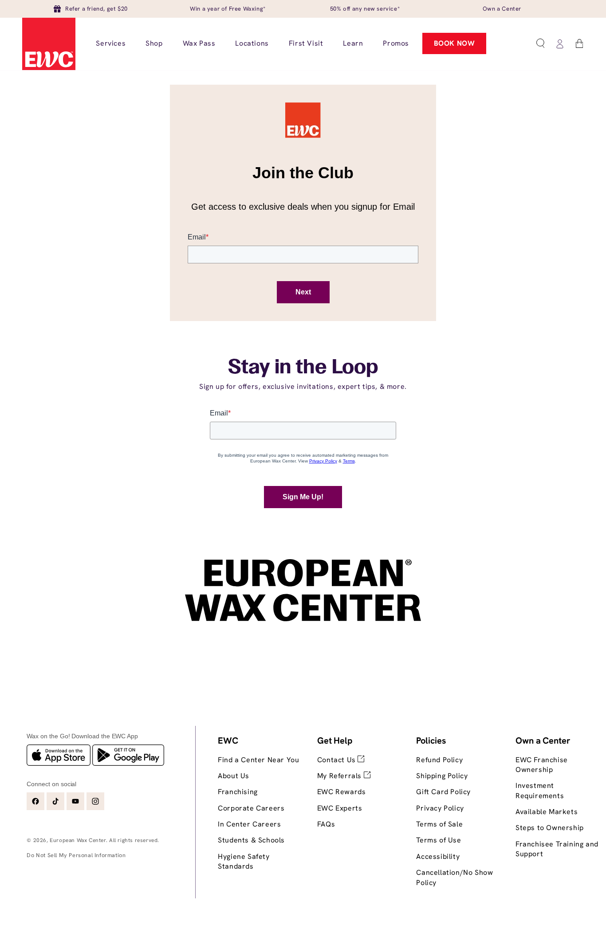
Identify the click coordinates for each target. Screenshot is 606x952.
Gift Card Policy (443, 791)
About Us (233, 775)
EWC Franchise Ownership (541, 764)
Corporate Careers (251, 808)
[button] (540, 43)
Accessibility (438, 856)
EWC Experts (339, 808)
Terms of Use (438, 840)
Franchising (238, 791)
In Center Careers (249, 824)
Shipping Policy (442, 775)
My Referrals (340, 775)
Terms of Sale (439, 824)
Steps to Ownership (549, 827)
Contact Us (337, 759)
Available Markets (546, 811)
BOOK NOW (454, 43)
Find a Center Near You (258, 759)
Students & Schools (251, 840)
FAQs (326, 824)
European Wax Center (78, 840)
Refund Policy (439, 759)
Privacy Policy (440, 808)
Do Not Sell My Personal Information (76, 855)
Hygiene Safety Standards (243, 861)
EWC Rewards (341, 791)
